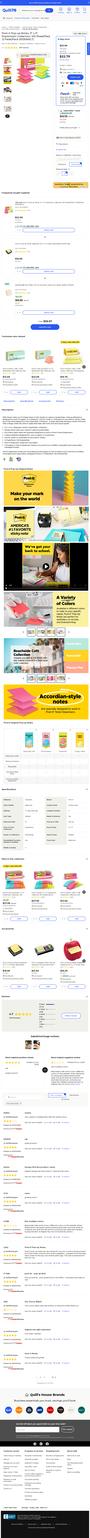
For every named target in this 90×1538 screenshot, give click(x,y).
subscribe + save (31, 1466)
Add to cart (75, 77)
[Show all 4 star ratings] (51, 1009)
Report (66, 1122)
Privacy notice (32, 1524)
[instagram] (35, 1444)
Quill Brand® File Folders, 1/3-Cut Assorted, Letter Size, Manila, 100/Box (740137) (44, 285)
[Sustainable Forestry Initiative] (5, 459)
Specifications (27, 401)
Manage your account (12, 1463)
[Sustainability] (12, 459)
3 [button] (44, 1377)
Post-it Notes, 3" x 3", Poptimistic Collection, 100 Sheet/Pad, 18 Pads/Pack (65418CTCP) (44, 894)
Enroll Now (64, 60)
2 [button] (40, 1377)
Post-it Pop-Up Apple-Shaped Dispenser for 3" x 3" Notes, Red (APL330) (72, 963)
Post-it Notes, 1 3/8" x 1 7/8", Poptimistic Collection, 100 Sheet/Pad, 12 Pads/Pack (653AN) (72, 894)
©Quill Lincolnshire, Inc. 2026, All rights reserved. (32, 1517)
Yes (48, 1122)
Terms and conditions (34, 1435)
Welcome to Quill (73, 1455)
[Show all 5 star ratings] (50, 1004)
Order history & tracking (12, 1455)
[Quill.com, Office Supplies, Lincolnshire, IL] (10, 1517)
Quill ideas (28, 1496)
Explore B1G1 (66, 382)
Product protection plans (34, 1492)
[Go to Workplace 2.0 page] (81, 1410)
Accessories (45, 401)
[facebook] (47, 1444)
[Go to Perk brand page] (40, 1410)
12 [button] (64, 173)
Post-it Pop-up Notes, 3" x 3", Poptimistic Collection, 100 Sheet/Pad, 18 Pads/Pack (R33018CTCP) (13, 894)
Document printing (32, 1479)
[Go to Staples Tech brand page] (60, 1410)
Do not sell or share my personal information (41, 1527)
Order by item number (54, 1466)
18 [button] (71, 173)
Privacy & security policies (13, 1485)
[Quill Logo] (9, 10)
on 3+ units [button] (72, 976)
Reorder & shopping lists (55, 1455)
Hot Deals (35, 18)
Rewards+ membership (33, 1455)
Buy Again (45, 18)
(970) (41, 1007)
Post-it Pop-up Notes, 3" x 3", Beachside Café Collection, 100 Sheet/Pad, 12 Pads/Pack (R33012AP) (43, 370)
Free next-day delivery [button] (12, 914)
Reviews (60, 401)
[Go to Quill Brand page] (8, 1410)
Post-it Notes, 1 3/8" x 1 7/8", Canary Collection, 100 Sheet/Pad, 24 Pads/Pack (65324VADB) (72, 370)
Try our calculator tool (73, 101)
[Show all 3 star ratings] (51, 1014)
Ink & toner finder (52, 1459)
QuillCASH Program (32, 1463)
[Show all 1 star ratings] (50, 1024)
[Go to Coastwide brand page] (19, 1410)
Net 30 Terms (30, 1470)
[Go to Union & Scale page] (71, 1410)
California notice (46, 1524)
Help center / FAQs (11, 1472)
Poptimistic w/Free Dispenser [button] (69, 159)
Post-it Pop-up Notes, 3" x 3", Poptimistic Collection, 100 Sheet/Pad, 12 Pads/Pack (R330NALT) (49, 203)
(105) (41, 1012)
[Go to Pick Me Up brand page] (29, 1410)
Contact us (8, 1488)
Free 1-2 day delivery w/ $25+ (70, 137)
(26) (41, 1017)
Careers (70, 1468)
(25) (40, 1027)
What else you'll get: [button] (68, 128)
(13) (40, 1022)
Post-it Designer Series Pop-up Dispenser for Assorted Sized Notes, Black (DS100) (43, 963)
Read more (75, 1084)
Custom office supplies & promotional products (34, 1475)
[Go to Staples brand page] (50, 1410)
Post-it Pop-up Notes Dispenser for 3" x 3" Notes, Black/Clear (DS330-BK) (42, 244)
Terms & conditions (17, 1524)
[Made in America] (19, 459)
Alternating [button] (75, 164)
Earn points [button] (80, 33)
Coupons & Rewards (22, 18)
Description (9, 401)
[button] (89, 2)
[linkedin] (41, 1444)
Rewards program (31, 1459)
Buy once (65, 39)
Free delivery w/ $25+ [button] (11, 384)
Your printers (50, 1463)
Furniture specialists (32, 1488)
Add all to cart (45, 327)
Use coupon (67, 1429)
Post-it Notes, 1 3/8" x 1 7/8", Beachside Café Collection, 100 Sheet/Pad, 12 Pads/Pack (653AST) (14, 370)
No (57, 1122)
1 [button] (36, 1377)
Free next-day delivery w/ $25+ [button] (43, 384)
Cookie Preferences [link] (61, 1524)
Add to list (62, 149)
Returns (6, 1459)
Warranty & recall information (10, 1480)
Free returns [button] (63, 144)
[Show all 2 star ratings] (51, 1019)
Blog (69, 1459)
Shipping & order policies (13, 1476)
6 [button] (58, 173)
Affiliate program (31, 1499)
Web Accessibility (73, 1472)
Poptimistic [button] (62, 164)
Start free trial (76, 93)
